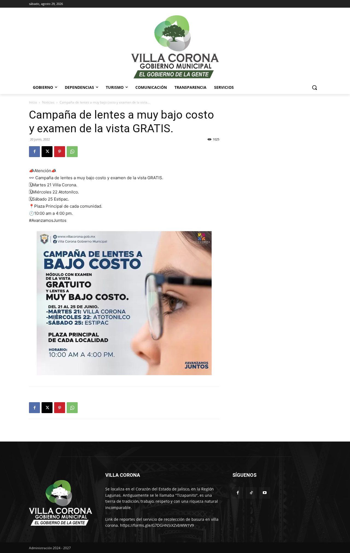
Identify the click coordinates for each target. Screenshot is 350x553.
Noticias (48, 102)
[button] (314, 87)
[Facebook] (34, 151)
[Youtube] (264, 492)
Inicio (33, 102)
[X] (47, 151)
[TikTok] (251, 492)
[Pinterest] (59, 151)
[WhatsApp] (72, 151)
